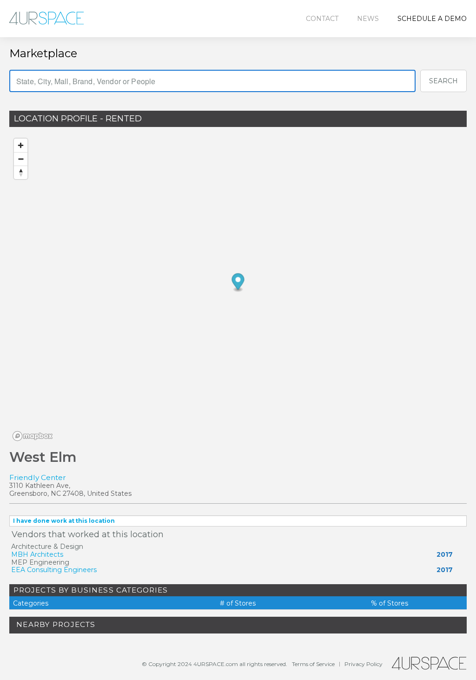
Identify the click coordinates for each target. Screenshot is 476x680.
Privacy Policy (363, 663)
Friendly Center (37, 477)
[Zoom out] (20, 159)
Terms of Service (313, 663)
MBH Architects (37, 554)
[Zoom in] (20, 145)
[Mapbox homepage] (32, 436)
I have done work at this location (64, 520)
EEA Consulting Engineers (54, 570)
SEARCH (443, 81)
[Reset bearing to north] (20, 172)
